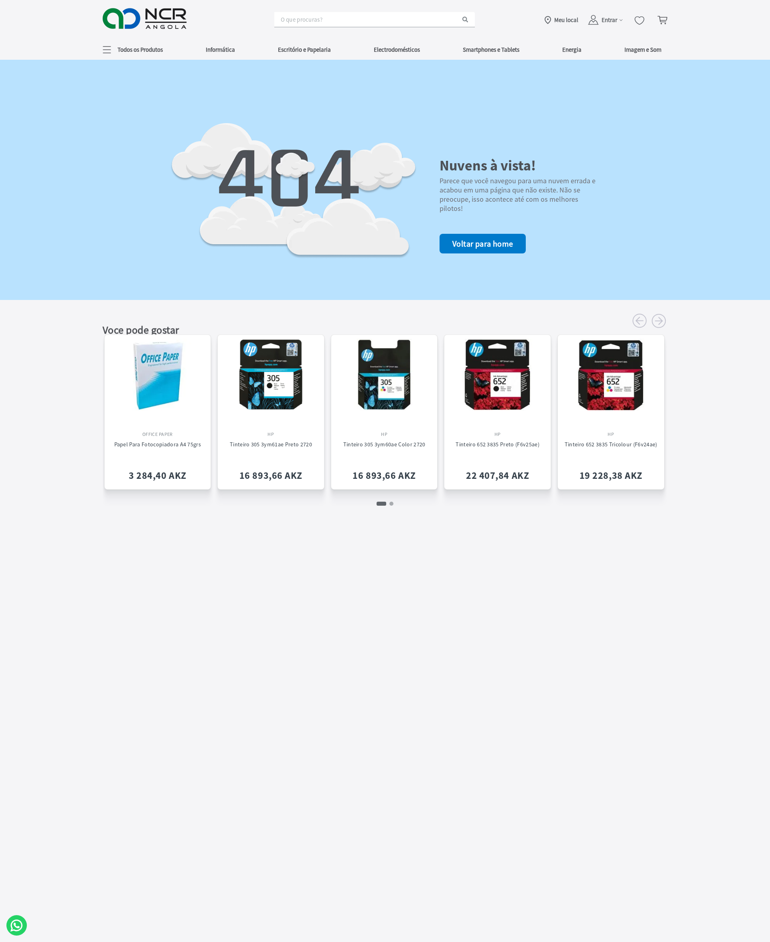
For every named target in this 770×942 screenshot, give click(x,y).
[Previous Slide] (639, 321)
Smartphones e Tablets (491, 49)
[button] (133, 49)
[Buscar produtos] (465, 19)
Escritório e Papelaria (304, 49)
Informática (220, 49)
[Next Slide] (659, 321)
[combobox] (374, 19)
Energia (572, 49)
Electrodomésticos (397, 49)
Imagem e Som (642, 49)
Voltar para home (482, 244)
